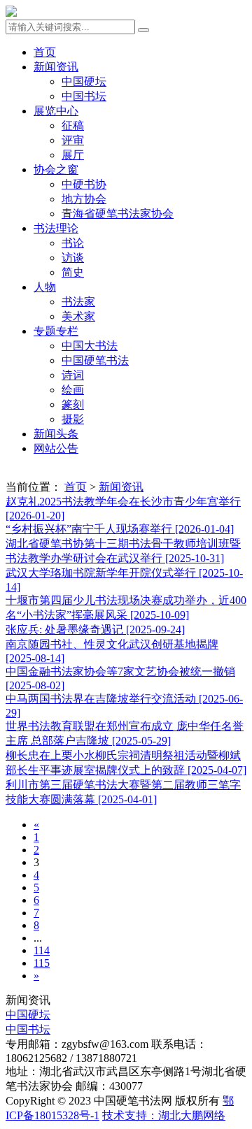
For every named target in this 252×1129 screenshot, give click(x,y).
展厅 (73, 155)
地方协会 (84, 199)
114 (42, 950)
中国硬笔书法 (95, 360)
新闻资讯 (56, 67)
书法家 (78, 302)
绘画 (73, 390)
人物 (45, 287)
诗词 (73, 375)
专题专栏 (56, 331)
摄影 (73, 419)
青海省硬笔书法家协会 (118, 214)
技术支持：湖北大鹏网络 (163, 1115)
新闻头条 (56, 434)
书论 (73, 243)
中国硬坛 (84, 81)
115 (42, 963)
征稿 (73, 125)
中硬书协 (84, 184)
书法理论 (56, 228)
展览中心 (56, 111)
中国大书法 (90, 346)
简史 (73, 272)
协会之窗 (56, 169)
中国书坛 (84, 96)
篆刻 (73, 404)
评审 (73, 140)
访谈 (73, 258)
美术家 (78, 316)
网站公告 (56, 448)
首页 (45, 52)
